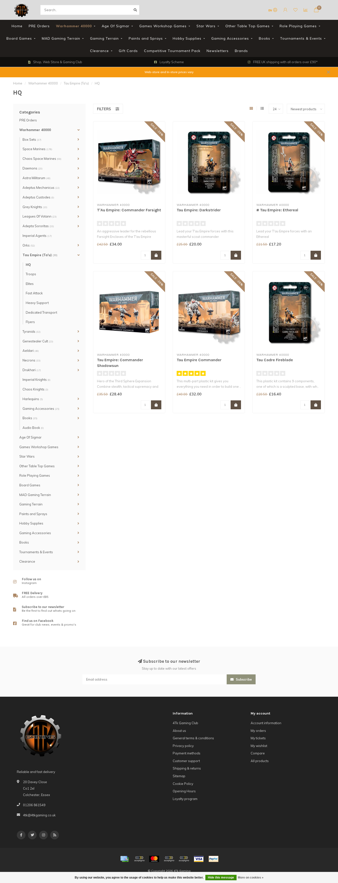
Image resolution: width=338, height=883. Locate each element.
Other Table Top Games (247, 26)
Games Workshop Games (163, 26)
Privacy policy (183, 746)
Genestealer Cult (38, 341)
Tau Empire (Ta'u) (40, 255)
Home (17, 26)
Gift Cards (128, 51)
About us (179, 731)
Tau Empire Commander (199, 360)
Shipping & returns (187, 768)
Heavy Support (37, 303)
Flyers (30, 322)
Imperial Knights (36, 380)
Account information (266, 723)
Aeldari (31, 351)
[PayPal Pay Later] (184, 859)
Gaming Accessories (230, 38)
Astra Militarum (36, 178)
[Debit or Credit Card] (139, 859)
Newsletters (218, 51)
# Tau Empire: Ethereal (277, 210)
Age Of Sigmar (115, 26)
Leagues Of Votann (40, 216)
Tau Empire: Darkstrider (199, 210)
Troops (31, 274)
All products (260, 761)
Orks (29, 245)
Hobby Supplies (187, 38)
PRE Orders (39, 26)
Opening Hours (184, 791)
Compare (258, 753)
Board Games (19, 38)
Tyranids (32, 331)
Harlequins (33, 399)
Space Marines (37, 149)
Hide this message (221, 877)
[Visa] (199, 859)
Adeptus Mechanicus (41, 188)
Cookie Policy (183, 784)
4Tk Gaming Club (185, 723)
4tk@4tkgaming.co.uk (39, 815)
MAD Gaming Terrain (61, 38)
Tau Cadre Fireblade (274, 360)
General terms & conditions (193, 738)
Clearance (99, 51)
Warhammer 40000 (74, 26)
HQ (28, 265)
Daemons (33, 168)
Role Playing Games (298, 26)
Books (264, 38)
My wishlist (259, 746)
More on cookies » (251, 877)
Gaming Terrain (104, 38)
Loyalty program (185, 799)
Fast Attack (34, 293)
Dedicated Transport (41, 312)
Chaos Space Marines (42, 159)
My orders (258, 731)
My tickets (258, 738)
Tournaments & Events (301, 38)
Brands (241, 51)
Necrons (32, 360)
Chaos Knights (35, 389)
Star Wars (206, 26)
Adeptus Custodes (38, 197)
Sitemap (179, 776)
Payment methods (186, 753)
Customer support (186, 761)
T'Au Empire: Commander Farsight (129, 210)
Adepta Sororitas (38, 226)
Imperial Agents (37, 236)
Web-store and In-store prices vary (169, 72)
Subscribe (243, 679)
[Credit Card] (124, 859)
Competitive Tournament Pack (172, 51)
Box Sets (32, 139)
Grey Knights (35, 207)
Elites (30, 284)
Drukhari (32, 370)
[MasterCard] (154, 859)
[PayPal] (169, 859)
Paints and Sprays (146, 38)
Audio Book (33, 428)
